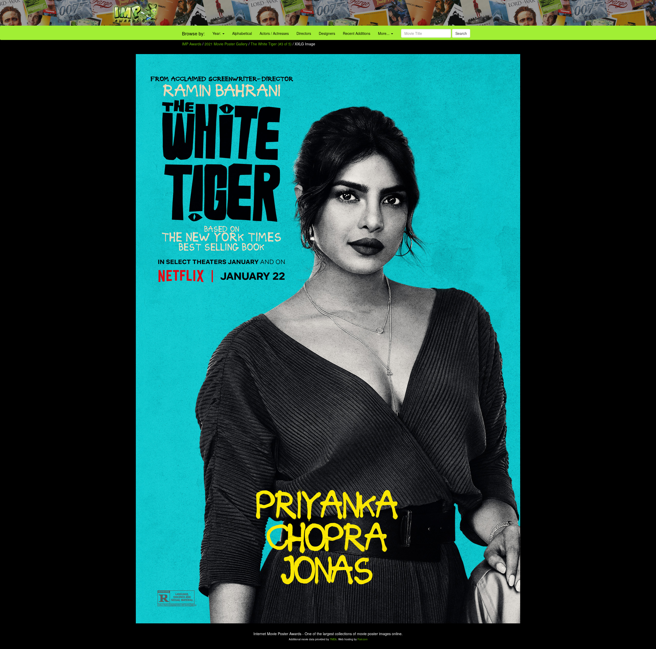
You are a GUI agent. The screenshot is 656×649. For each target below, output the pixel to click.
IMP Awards (191, 43)
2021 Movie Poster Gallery (226, 43)
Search (461, 33)
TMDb (333, 639)
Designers (327, 33)
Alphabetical (242, 33)
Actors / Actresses (274, 33)
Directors (303, 33)
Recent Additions (356, 33)
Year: (217, 33)
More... (384, 33)
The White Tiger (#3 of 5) (271, 43)
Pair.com (362, 639)
